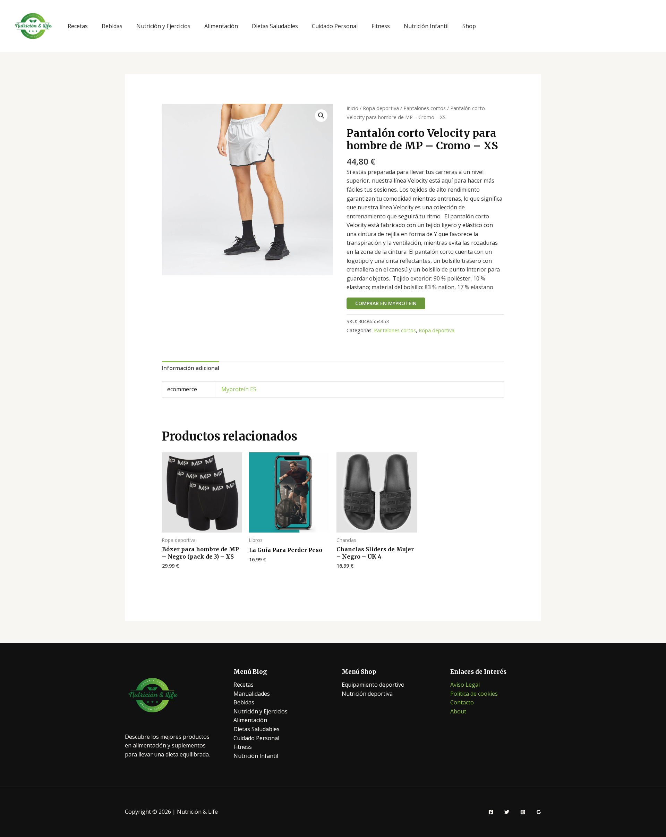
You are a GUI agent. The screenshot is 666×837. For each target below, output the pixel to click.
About (458, 711)
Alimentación (221, 26)
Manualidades (251, 693)
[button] (321, 115)
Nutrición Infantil (426, 26)
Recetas (78, 26)
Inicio (352, 107)
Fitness (381, 26)
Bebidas (112, 26)
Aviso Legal (465, 684)
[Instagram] (522, 812)
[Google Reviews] (538, 812)
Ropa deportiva (381, 107)
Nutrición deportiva (367, 693)
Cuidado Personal (335, 26)
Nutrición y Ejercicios (163, 26)
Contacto (462, 702)
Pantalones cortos (424, 107)
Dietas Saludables (275, 26)
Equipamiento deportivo (373, 684)
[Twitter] (506, 812)
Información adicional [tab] (190, 368)
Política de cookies (474, 693)
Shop (469, 26)
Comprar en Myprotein (386, 303)
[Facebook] (490, 812)
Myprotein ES (238, 389)
